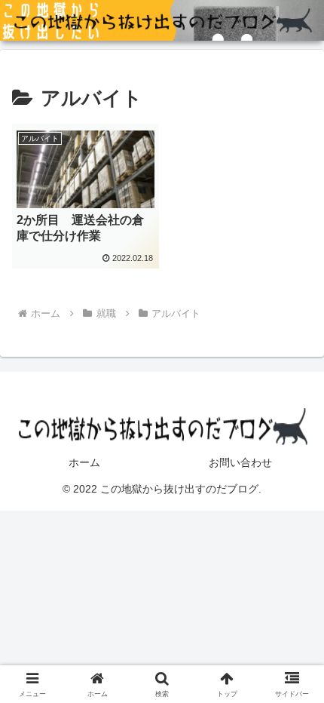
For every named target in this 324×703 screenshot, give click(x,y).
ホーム (84, 462)
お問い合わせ (240, 462)
